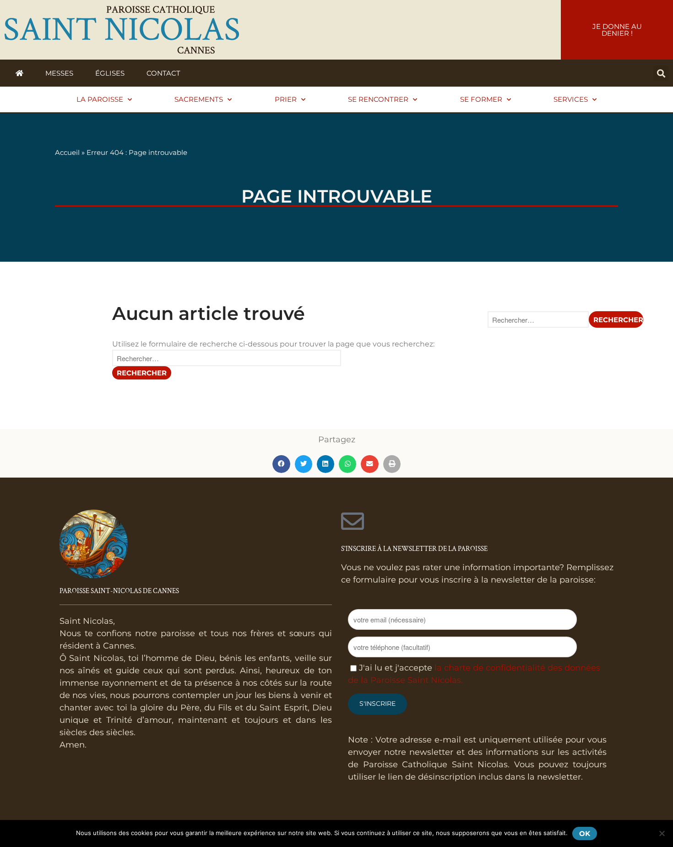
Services (571, 99)
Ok (584, 833)
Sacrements (198, 99)
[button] (660, 73)
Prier (286, 99)
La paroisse (99, 99)
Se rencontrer (378, 99)
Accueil (67, 152)
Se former (481, 99)
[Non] (661, 833)
